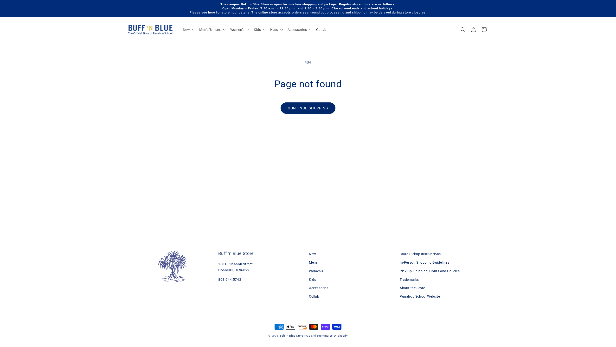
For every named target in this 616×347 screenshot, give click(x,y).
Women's (316, 271)
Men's (313, 262)
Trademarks (409, 279)
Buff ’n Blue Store (292, 335)
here (211, 12)
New (312, 254)
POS (307, 335)
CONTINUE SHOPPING (308, 108)
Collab (314, 296)
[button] (188, 30)
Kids (312, 279)
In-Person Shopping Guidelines (424, 262)
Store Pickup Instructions (420, 254)
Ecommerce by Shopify (332, 335)
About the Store (412, 288)
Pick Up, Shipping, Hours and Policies (430, 271)
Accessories (318, 288)
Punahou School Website (420, 296)
